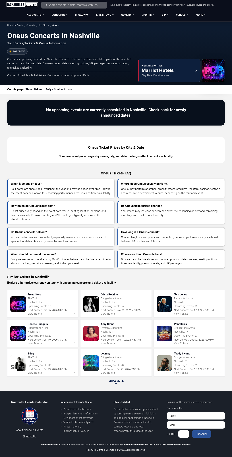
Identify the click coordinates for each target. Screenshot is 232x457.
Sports (147, 14)
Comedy (126, 14)
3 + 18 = (171, 434)
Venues (181, 14)
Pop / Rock (43, 25)
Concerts (58, 14)
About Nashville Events (29, 430)
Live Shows (103, 14)
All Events (34, 14)
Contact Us (29, 436)
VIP (164, 14)
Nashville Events (15, 25)
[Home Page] (22, 5)
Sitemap (110, 449)
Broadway (82, 14)
